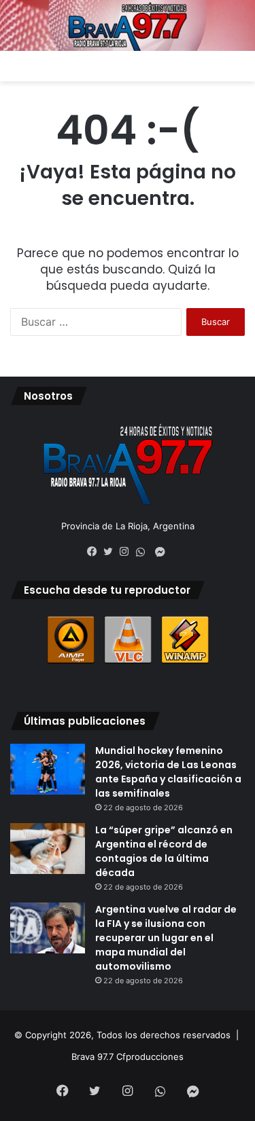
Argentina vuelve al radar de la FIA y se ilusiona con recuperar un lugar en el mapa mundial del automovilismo (166, 937)
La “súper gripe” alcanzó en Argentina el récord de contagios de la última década (164, 851)
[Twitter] (111, 552)
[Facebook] (95, 552)
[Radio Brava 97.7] (127, 25)
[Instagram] (128, 552)
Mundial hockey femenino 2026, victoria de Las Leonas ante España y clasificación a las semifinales (168, 772)
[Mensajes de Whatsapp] (144, 552)
